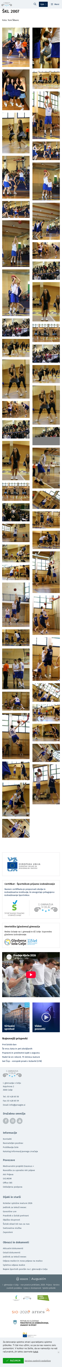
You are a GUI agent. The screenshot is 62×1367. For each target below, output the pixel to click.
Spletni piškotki (49, 1288)
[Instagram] (13, 1121)
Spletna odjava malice (14, 1265)
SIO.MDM (7, 1178)
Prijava (49, 1285)
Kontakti (7, 1139)
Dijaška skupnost (11, 1219)
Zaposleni (8, 1232)
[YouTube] (19, 1121)
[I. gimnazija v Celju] (6, 4)
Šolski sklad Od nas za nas (16, 1224)
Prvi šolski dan (9, 1044)
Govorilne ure (9, 1211)
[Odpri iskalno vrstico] (35, 4)
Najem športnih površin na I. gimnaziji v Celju (25, 1269)
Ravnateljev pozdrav (13, 1143)
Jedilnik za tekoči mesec (14, 1207)
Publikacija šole (10, 1147)
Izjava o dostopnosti (32, 1288)
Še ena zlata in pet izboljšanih (17, 1048)
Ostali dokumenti (11, 1252)
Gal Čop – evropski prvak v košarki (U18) (22, 1061)
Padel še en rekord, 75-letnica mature (21, 1057)
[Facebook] (6, 1121)
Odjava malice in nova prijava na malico (23, 1261)
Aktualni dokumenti (13, 1248)
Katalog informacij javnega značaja (20, 1151)
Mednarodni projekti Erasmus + (18, 1166)
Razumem (15, 1360)
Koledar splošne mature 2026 (17, 1203)
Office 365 (7, 1182)
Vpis (42, 4)
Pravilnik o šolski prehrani (16, 1215)
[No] (58, 1352)
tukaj (35, 1351)
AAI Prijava (8, 1174)
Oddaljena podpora (12, 1187)
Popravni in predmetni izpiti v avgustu (21, 1053)
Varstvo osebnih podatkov (38, 1360)
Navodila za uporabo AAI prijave (19, 1170)
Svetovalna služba (12, 1228)
